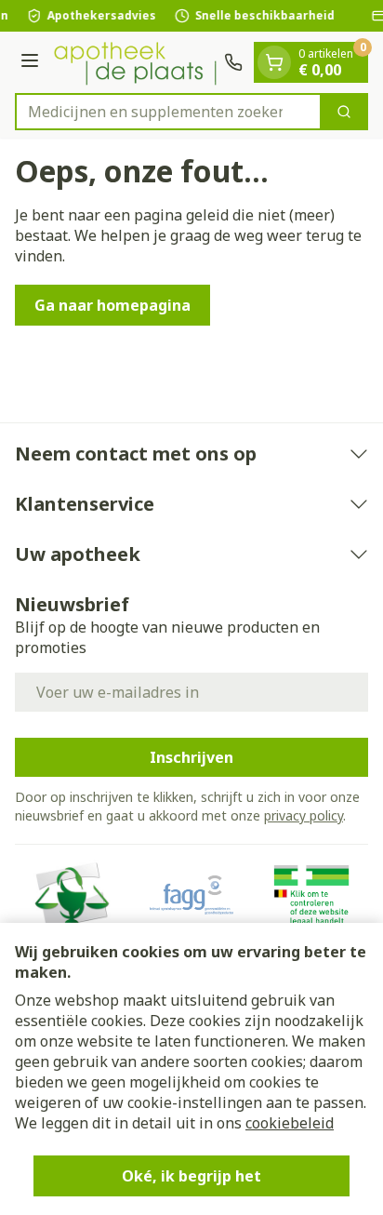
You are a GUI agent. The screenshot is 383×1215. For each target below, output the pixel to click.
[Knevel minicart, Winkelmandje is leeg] (274, 62)
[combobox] (168, 111)
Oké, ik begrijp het (191, 1176)
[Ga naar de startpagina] (134, 62)
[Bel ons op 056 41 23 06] (233, 62)
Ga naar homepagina (112, 305)
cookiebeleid (289, 1123)
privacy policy (303, 815)
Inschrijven (191, 757)
